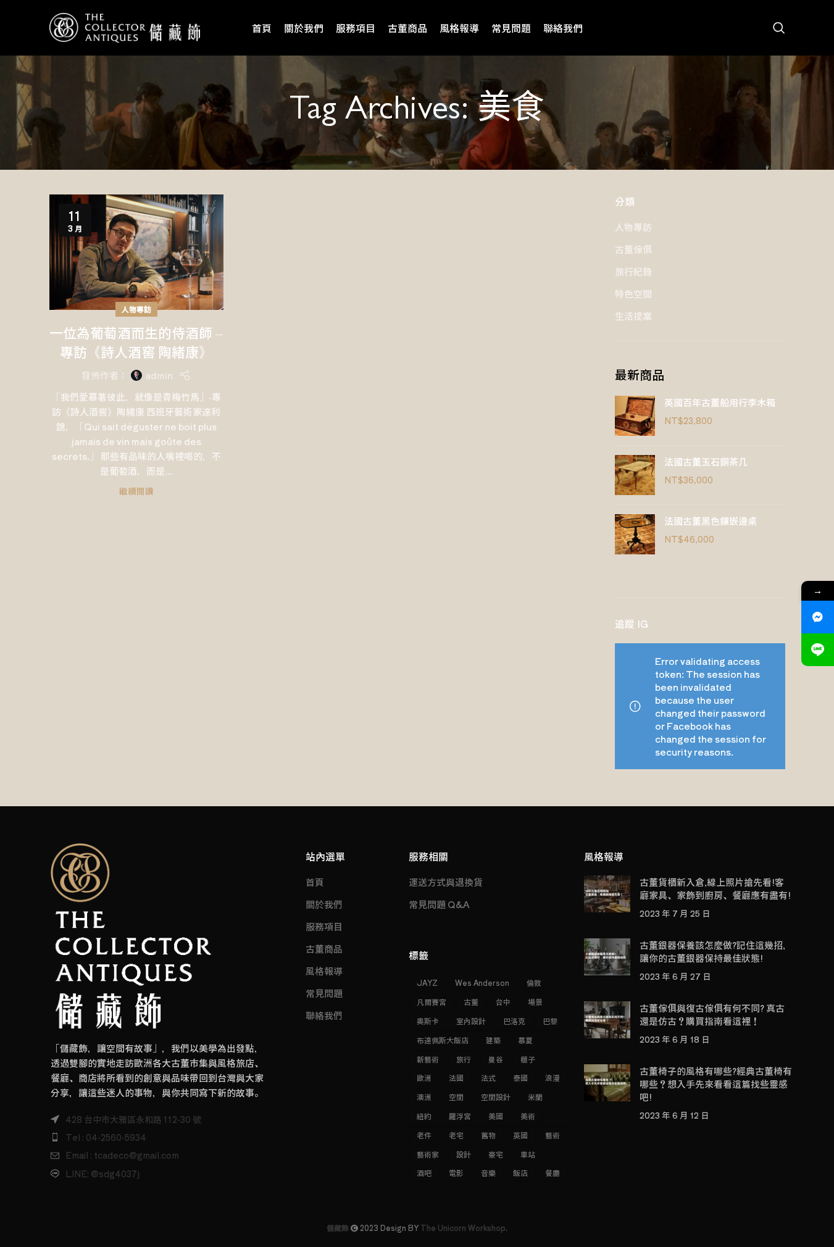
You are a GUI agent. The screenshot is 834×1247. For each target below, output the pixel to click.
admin (159, 375)
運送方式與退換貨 (446, 881)
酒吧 (424, 1172)
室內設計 (471, 1021)
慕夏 (525, 1040)
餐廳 (552, 1172)
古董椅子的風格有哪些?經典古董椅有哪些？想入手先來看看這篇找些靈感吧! (716, 1083)
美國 (495, 1116)
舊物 (488, 1135)
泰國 (520, 1077)
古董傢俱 (633, 249)
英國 (520, 1135)
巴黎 (550, 1021)
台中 (503, 1001)
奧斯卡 (428, 1021)
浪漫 (552, 1077)
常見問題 (324, 992)
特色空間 (633, 293)
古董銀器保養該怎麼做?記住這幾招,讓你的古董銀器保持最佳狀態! (712, 951)
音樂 (488, 1172)
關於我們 (324, 904)
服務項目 (324, 926)
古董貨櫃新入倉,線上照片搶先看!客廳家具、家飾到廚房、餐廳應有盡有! (715, 888)
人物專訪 (136, 309)
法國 (456, 1077)
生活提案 (633, 315)
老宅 (456, 1135)
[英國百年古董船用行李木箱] (635, 416)
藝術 (552, 1135)
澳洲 (424, 1096)
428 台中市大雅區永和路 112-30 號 (133, 1119)
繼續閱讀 (136, 491)
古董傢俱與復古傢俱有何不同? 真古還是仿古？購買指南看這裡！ (712, 1014)
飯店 (520, 1172)
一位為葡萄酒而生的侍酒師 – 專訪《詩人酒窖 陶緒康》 (136, 341)
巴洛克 (514, 1021)
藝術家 (428, 1154)
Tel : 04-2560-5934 (105, 1137)
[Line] (817, 649)
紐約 (424, 1116)
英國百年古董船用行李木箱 (719, 402)
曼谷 (495, 1059)
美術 (527, 1116)
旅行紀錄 (633, 271)
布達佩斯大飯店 (443, 1040)
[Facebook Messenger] (817, 617)
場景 (535, 1001)
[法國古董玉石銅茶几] (635, 475)
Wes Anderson (482, 982)
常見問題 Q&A (439, 904)
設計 (463, 1154)
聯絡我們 (324, 1015)
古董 (471, 1001)
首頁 (315, 881)
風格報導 (324, 970)
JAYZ (427, 982)
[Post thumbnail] (607, 897)
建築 (493, 1040)
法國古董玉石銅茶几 (706, 461)
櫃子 (527, 1059)
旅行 (463, 1059)
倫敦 (534, 982)
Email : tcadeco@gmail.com (122, 1155)
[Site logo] (125, 26)
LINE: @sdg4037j (102, 1173)
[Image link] (131, 934)
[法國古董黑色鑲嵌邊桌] (635, 534)
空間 (456, 1096)
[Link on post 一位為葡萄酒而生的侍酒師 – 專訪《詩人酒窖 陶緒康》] (136, 252)
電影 (456, 1172)
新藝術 (428, 1059)
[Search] (779, 27)
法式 (488, 1077)
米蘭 (535, 1096)
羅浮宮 (460, 1116)
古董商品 (324, 948)
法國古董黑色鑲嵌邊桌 (710, 520)
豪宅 (495, 1154)
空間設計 (496, 1096)
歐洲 (424, 1077)
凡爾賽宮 (431, 1001)
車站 (527, 1154)
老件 (424, 1135)
